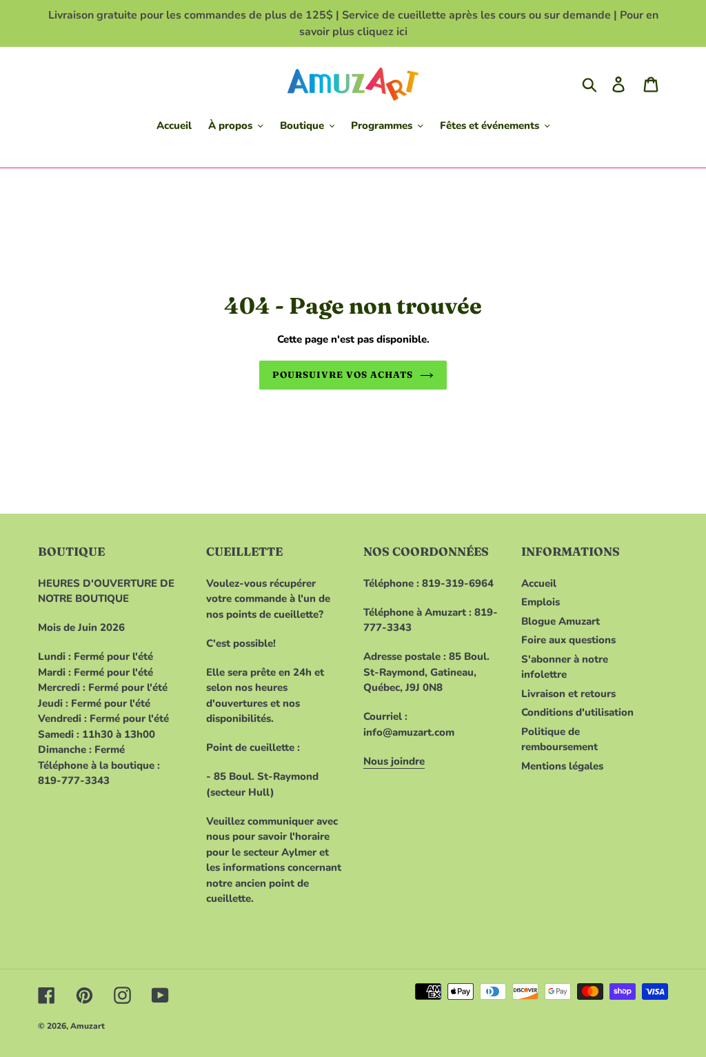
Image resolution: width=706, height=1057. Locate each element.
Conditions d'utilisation (577, 712)
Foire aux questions (568, 640)
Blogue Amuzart (560, 621)
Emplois (540, 602)
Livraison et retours (568, 694)
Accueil (538, 583)
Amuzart (87, 1025)
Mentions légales (562, 766)
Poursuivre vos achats (343, 374)
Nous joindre (394, 761)
